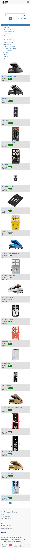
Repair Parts (7, 34)
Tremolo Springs (8, 42)
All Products (5, 25)
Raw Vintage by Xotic (8, 38)
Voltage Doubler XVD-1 (8, 143)
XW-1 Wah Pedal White (8, 297)
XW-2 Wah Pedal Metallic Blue (10, 253)
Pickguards (5, 52)
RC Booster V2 (6, 363)
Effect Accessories (9, 31)
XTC (5, 58)
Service (6, 36)
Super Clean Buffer (7, 452)
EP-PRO (4, 98)
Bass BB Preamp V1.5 (8, 187)
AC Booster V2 (6, 231)
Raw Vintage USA (7, 44)
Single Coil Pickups (11, 48)
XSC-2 (6, 56)
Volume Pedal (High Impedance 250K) (12, 474)
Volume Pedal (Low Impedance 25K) (12, 407)
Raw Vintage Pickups (9, 46)
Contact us (4, 521)
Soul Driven (5, 496)
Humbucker (9, 50)
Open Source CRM (24, 545)
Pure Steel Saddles (9, 40)
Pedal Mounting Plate (8, 209)
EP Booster (5, 120)
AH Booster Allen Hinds (8, 275)
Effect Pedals (7, 29)
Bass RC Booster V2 (7, 165)
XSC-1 (6, 54)
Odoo (10, 545)
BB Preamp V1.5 (6, 341)
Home (2, 514)
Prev (7, 18)
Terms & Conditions (6, 516)
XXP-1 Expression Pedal (9, 76)
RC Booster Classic (7, 319)
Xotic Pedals (5, 27)
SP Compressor (6, 385)
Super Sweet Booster (8, 430)
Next (25, 18)
